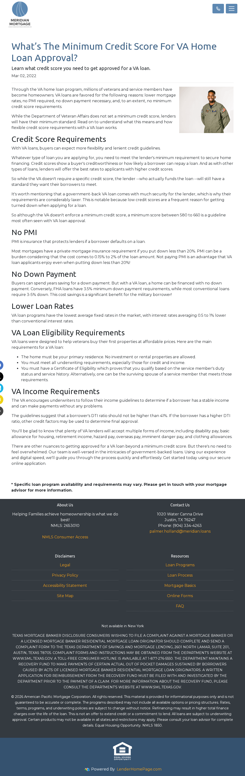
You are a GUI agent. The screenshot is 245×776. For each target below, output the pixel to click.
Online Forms (180, 596)
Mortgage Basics (180, 585)
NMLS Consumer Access (65, 537)
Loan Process (180, 575)
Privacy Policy (65, 575)
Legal (65, 565)
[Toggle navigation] (231, 8)
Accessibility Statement (65, 585)
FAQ (180, 606)
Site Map (65, 596)
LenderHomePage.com (139, 769)
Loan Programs (180, 565)
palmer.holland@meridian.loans (180, 531)
